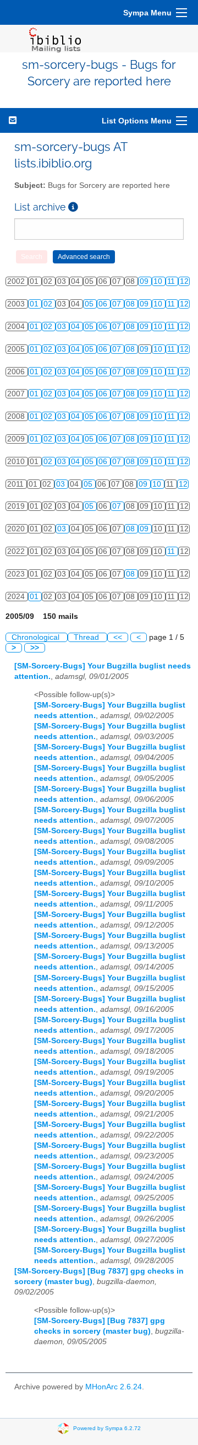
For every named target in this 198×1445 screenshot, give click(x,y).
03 (62, 326)
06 (103, 304)
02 (48, 304)
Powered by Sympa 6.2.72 (107, 1428)
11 (172, 281)
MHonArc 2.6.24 (113, 1387)
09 (145, 281)
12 (184, 281)
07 (117, 304)
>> (34, 648)
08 (131, 304)
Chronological (37, 637)
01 (35, 304)
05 (90, 304)
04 (76, 326)
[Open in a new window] (73, 207)
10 (158, 281)
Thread (87, 637)
